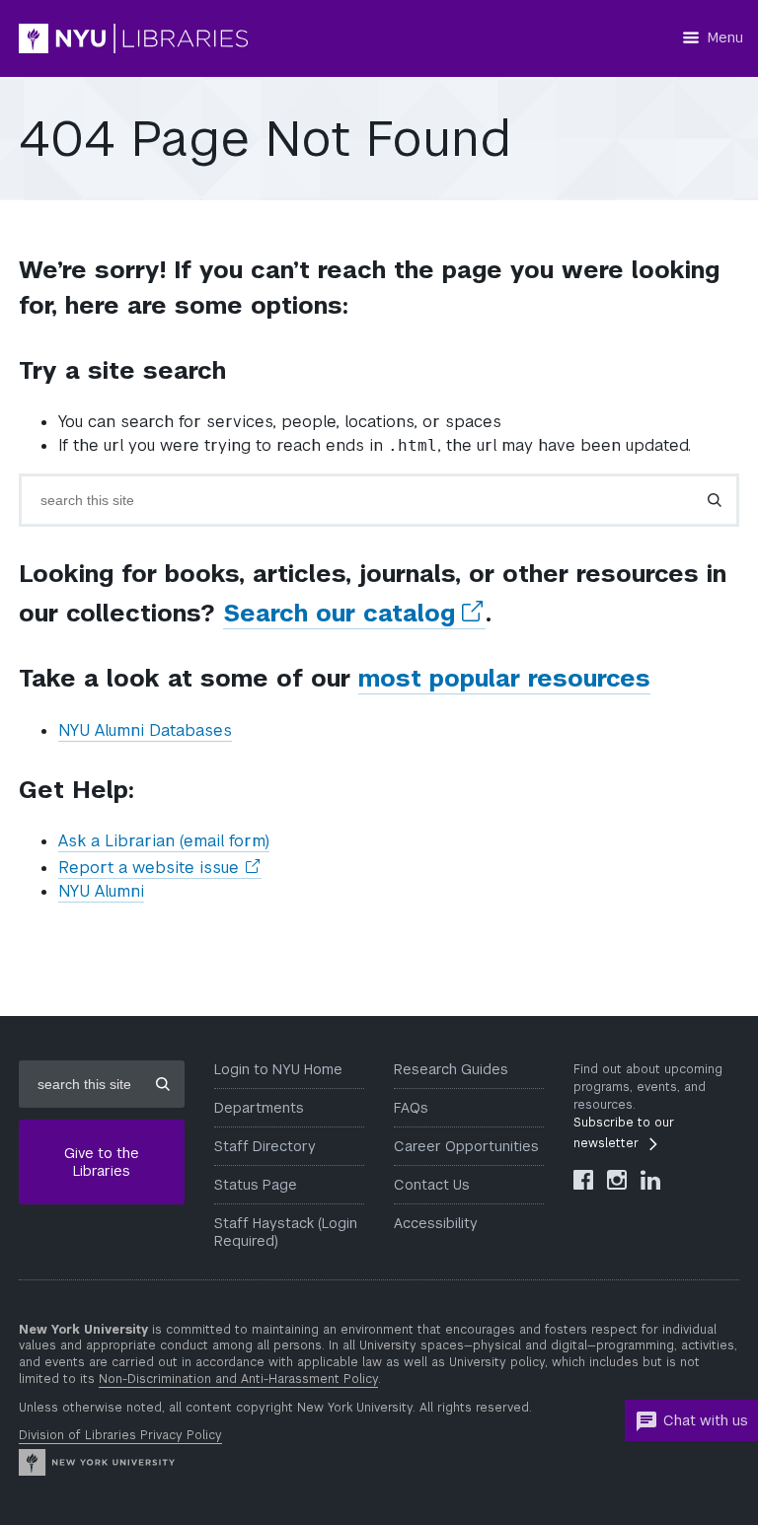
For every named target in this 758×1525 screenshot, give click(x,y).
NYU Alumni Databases (145, 730)
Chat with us (705, 1420)
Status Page (255, 1185)
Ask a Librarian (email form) (163, 841)
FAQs (411, 1108)
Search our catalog (354, 613)
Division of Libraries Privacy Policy (120, 1435)
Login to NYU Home (278, 1069)
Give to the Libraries (101, 1162)
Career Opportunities (466, 1146)
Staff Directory (265, 1146)
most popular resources (504, 678)
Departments (259, 1108)
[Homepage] (191, 38)
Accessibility (436, 1223)
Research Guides (451, 1069)
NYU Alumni (101, 891)
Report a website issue (160, 868)
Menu (725, 37)
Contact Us (432, 1185)
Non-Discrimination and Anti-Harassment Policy (238, 1379)
